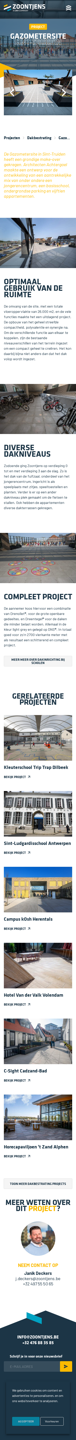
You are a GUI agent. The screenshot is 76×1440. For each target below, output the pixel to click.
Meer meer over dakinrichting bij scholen (38, 661)
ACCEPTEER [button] (26, 1421)
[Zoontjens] (24, 7)
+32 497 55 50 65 (38, 1283)
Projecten (12, 137)
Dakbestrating (39, 137)
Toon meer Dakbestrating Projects (38, 1183)
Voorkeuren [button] (52, 1421)
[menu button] (70, 8)
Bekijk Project (15, 777)
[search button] (58, 7)
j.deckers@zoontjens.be (38, 1278)
